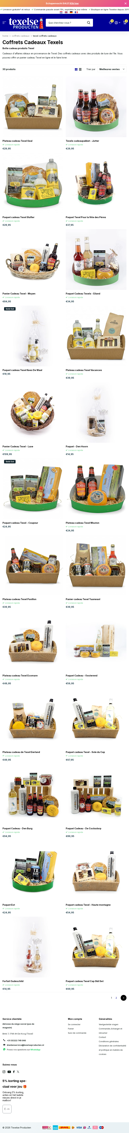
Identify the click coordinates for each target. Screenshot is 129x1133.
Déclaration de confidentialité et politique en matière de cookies (112, 1050)
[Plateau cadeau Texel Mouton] (96, 488)
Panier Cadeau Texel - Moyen (19, 293)
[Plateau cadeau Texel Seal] (33, 106)
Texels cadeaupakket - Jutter (82, 140)
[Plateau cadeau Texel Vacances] (96, 336)
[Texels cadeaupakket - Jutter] (96, 106)
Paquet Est (9, 904)
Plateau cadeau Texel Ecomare (20, 675)
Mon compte (75, 1019)
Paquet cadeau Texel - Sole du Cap (85, 752)
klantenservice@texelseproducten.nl (25, 1045)
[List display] (80, 69)
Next (123, 998)
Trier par (90, 69)
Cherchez (88, 23)
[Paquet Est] (33, 870)
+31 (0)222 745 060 (16, 1040)
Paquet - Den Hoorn (77, 446)
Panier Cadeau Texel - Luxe (18, 446)
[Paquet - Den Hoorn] (96, 412)
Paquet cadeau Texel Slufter (18, 217)
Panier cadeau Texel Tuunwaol (83, 599)
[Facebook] (14, 1071)
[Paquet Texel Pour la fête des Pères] (96, 183)
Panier (71, 1029)
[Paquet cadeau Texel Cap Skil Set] (96, 947)
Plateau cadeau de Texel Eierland (21, 752)
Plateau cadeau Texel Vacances (84, 370)
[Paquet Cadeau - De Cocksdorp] (96, 794)
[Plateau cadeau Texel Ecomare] (33, 641)
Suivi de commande (77, 1033)
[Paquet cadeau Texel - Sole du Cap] (96, 718)
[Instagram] (4, 1071)
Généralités (105, 1019)
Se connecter (74, 1024)
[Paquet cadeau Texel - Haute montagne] (96, 870)
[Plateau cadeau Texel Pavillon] (33, 565)
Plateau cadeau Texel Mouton (82, 522)
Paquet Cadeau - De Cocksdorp (83, 828)
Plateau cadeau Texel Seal (17, 140)
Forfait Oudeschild (13, 981)
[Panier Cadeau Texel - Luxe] (33, 412)
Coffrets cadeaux (21, 35)
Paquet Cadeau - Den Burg (17, 828)
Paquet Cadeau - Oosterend (81, 675)
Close (125, 3)
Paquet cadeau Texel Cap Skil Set (85, 981)
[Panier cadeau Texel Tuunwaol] (96, 565)
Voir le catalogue (4, 22)
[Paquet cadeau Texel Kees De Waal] (33, 336)
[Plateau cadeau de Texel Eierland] (33, 718)
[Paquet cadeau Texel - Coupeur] (33, 488)
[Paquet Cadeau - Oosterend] (96, 641)
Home (5, 35)
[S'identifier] (117, 22)
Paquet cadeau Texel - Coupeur (20, 522)
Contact (102, 1037)
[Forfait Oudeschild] (33, 947)
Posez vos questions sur (23, 1049)
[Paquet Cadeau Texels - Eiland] (96, 259)
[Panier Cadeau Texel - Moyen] (33, 259)
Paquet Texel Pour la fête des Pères (86, 217)
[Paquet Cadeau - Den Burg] (33, 794)
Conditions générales (109, 1041)
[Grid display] (76, 69)
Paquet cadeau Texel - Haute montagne (88, 904)
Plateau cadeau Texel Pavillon (19, 599)
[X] (18, 1072)
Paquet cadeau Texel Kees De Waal (22, 370)
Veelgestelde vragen (108, 1024)
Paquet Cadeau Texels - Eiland (83, 293)
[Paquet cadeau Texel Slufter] (33, 183)
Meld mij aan (21, 1110)
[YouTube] (9, 1072)
